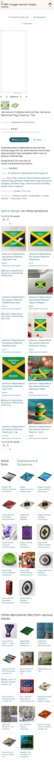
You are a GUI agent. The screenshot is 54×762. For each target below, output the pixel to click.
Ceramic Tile (19, 191)
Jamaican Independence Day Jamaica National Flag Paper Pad (13, 256)
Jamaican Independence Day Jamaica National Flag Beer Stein (13, 343)
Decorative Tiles (18, 198)
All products (41, 17)
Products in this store (20, 17)
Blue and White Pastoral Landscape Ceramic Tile (25, 727)
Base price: (6, 129)
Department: (6, 196)
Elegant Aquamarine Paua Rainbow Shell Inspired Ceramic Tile (26, 491)
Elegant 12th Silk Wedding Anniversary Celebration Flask (26, 545)
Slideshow (14, 96)
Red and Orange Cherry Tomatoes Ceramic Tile (44, 726)
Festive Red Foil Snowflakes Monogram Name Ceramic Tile (8, 518)
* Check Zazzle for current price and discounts (21, 132)
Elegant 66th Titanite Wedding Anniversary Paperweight (8, 573)
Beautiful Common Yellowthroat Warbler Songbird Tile (45, 700)
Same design (10, 211)
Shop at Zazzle (20, 140)
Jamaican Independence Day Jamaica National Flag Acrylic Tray (13, 429)
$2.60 (31, 392)
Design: (4, 173)
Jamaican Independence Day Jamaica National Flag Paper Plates (40, 386)
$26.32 (4, 263)
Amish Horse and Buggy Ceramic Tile (26, 671)
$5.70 (31, 263)
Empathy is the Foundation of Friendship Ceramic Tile (25, 755)
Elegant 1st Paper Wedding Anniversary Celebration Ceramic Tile (44, 519)
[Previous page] (4, 223)
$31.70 (4, 349)
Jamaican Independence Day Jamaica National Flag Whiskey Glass (13, 300)
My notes (28, 23)
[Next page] (10, 223)
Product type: (7, 191)
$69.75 (31, 349)
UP (50, 6)
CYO (28, 191)
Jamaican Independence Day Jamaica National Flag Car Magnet (40, 300)
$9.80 (31, 436)
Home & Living (19, 195)
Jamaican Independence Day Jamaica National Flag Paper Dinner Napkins (40, 344)
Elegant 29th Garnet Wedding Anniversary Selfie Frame (27, 573)
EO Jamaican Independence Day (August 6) (28, 173)
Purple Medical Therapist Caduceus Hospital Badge (9, 545)
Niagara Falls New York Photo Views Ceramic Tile (8, 671)
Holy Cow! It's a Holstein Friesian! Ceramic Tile (8, 698)
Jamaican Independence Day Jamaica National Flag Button (40, 256)
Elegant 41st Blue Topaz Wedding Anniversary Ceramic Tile (44, 490)
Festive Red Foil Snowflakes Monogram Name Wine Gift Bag (8, 601)
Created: (5, 168)
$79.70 (4, 306)
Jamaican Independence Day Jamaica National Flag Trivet (13, 386)
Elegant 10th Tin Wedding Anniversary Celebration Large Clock (26, 602)
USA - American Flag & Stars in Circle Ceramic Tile (27, 698)
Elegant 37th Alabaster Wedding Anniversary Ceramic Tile (24, 519)
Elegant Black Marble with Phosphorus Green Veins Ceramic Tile (25, 645)
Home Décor (35, 195)
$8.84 (31, 306)
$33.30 (4, 392)
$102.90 (5, 436)
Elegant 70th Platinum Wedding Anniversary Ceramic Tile (9, 490)
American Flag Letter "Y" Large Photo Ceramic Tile (8, 644)
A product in (6, 122)
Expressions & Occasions (23, 122)
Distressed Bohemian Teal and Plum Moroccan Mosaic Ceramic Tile (8, 729)
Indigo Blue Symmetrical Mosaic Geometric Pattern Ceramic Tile (44, 645)
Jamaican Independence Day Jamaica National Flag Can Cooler (40, 429)
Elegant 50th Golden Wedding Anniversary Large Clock (45, 545)
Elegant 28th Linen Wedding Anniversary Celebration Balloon (45, 574)
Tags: (3, 178)
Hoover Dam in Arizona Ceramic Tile (8, 754)
